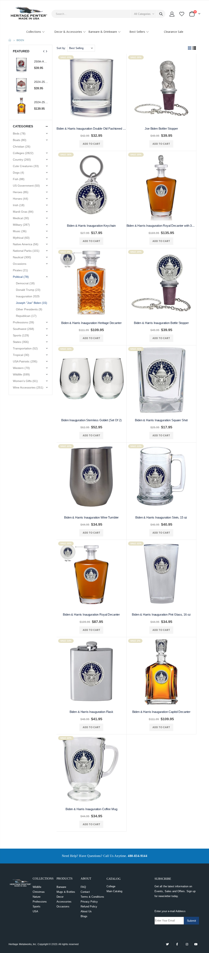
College (111, 886)
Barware (61, 886)
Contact (85, 891)
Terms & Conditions (92, 896)
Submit (191, 920)
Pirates (20, 270)
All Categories (142, 13)
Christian (21, 146)
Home (10, 40)
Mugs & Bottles (66, 891)
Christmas (39, 891)
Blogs (84, 916)
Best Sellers (137, 32)
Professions (40, 901)
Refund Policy (89, 906)
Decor (60, 896)
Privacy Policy (89, 901)
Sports (36, 906)
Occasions (63, 906)
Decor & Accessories (68, 32)
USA (35, 911)
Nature (36, 896)
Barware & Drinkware (102, 32)
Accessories (64, 901)
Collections (33, 32)
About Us (86, 911)
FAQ (83, 886)
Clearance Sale (173, 32)
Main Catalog (114, 891)
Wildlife (37, 886)
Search (161, 14)
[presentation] (44, 51)
